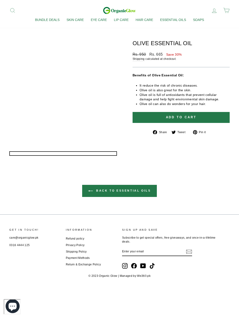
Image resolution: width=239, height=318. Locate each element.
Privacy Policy (75, 245)
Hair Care (144, 20)
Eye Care (99, 20)
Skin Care (75, 20)
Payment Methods (78, 258)
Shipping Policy (76, 251)
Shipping (139, 59)
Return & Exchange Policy (83, 264)
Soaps (198, 20)
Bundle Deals (47, 20)
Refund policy (75, 238)
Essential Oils (173, 20)
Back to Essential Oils (123, 190)
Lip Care (121, 20)
